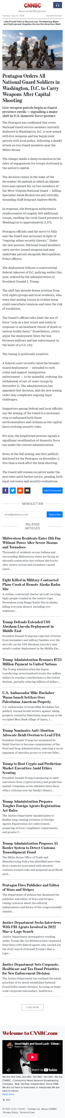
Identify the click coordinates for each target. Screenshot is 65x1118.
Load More (32, 1007)
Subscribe (55, 514)
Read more (8, 1094)
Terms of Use (27, 1112)
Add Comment (52, 490)
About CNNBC (49, 1109)
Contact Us (34, 1109)
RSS (8, 1099)
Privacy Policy (10, 1112)
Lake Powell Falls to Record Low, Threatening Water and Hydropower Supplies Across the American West (32, 23)
